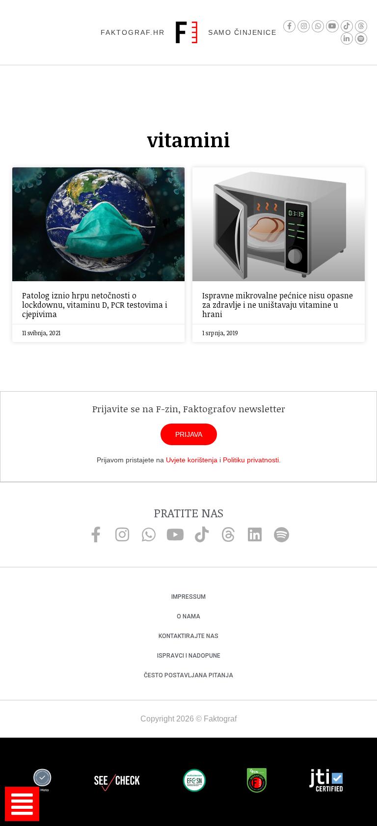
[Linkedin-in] (347, 38)
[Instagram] (303, 26)
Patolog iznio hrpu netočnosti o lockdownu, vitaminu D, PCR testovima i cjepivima (94, 305)
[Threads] (361, 26)
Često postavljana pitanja (188, 675)
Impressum (188, 596)
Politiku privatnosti (251, 460)
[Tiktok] (347, 26)
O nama (188, 616)
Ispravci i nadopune (188, 655)
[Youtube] (332, 26)
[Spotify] (361, 38)
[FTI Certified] (326, 782)
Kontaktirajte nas (188, 636)
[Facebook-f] (289, 26)
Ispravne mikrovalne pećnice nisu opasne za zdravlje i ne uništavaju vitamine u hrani (277, 305)
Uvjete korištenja (191, 460)
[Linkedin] (255, 534)
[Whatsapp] (318, 26)
